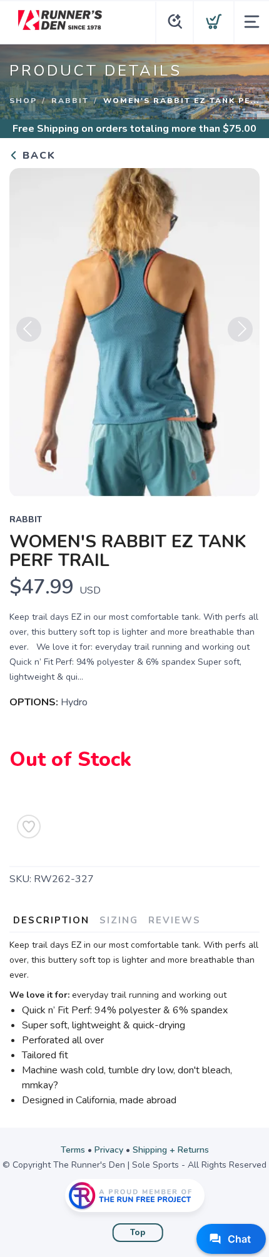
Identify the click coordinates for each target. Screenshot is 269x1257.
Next (240, 329)
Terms (73, 1150)
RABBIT (70, 101)
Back (37, 155)
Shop (23, 101)
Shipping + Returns (171, 1150)
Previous (28, 329)
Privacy (108, 1150)
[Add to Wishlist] (29, 826)
